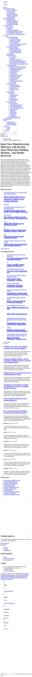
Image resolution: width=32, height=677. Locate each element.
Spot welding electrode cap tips (17, 308)
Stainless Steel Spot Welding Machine (10, 576)
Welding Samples (11, 102)
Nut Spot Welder (11, 13)
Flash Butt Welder (11, 20)
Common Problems (11, 124)
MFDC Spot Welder (12, 10)
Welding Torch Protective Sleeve (18, 66)
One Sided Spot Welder (9, 484)
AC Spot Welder (11, 17)
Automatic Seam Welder (7, 579)
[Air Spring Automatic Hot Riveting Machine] (17, 256)
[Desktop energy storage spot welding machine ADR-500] (5, 228)
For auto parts (10, 27)
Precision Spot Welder (12, 14)
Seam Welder (10, 54)
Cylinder (12, 90)
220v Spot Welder (8, 490)
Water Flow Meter (14, 89)
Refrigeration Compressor (16, 105)
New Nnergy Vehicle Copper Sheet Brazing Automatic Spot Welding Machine (16, 218)
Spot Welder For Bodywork (10, 481)
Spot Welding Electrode (16, 69)
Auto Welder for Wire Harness (14, 32)
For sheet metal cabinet (12, 30)
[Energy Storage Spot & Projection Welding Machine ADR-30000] (17, 299)
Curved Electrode (14, 78)
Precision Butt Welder (12, 23)
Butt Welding (13, 112)
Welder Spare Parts (11, 65)
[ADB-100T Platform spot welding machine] (5, 221)
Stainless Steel (13, 116)
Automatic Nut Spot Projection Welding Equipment (15, 286)
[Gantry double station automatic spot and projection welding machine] (8, 262)
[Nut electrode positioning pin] (15, 269)
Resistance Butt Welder (12, 21)
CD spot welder (11, 11)
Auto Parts (12, 110)
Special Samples (14, 103)
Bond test (12, 93)
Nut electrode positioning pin (17, 271)
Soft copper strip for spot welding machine (14, 237)
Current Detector (14, 95)
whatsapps (6, 615)
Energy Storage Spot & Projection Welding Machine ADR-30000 (16, 302)
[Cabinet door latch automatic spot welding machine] (16, 242)
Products (6, 35)
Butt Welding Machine (9, 18)
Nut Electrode (13, 72)
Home (5, 7)
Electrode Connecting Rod (16, 81)
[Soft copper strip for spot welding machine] (5, 234)
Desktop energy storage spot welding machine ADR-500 (15, 230)
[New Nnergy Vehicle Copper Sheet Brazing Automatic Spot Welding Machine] (7, 215)
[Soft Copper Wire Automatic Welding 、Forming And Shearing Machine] (17, 276)
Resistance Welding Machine (11, 483)
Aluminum (12, 114)
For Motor (9, 28)
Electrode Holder (14, 71)
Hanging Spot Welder (12, 15)
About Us (6, 126)
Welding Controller (14, 85)
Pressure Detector (14, 99)
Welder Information (11, 123)
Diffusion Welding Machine (14, 117)
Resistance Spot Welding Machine (18, 577)
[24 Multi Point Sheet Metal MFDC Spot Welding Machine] (16, 208)
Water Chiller (13, 100)
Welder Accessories (11, 83)
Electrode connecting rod (17, 314)
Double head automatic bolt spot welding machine (17, 330)
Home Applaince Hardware (16, 107)
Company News (11, 122)
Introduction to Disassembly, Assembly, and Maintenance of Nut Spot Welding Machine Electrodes (16, 386)
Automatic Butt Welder (12, 24)
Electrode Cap (13, 79)
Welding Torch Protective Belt (17, 68)
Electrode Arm (13, 73)
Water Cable (13, 82)
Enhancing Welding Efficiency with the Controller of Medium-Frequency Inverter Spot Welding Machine (17, 360)
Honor (8, 129)
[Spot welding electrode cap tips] (16, 305)
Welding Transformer (15, 86)
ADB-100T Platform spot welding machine (14, 224)
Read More (6, 204)
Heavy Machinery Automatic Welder (16, 34)
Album (8, 127)
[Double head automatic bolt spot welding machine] (9, 327)
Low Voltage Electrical (15, 106)
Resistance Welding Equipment (11, 487)
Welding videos (7, 119)
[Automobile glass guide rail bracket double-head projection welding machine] (17, 321)
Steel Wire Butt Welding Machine (12, 480)
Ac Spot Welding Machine (22, 575)
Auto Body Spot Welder (10, 493)
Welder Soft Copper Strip (16, 75)
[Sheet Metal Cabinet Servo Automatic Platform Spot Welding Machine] (16, 194)
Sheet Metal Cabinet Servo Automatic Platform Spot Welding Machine (14, 199)
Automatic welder (8, 25)
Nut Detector (13, 96)
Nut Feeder (12, 97)
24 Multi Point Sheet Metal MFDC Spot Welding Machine (16, 211)
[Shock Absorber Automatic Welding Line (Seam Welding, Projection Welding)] (17, 335)
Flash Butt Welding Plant (10, 489)
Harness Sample (14, 109)
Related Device (10, 92)
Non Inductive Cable (15, 76)
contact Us (6, 130)
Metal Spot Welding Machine (8, 575)
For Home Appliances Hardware (15, 31)
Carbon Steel (13, 113)
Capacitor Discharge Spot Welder (18, 44)
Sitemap (27, 573)
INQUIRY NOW (5, 543)
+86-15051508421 (8, 591)
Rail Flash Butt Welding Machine (12, 491)
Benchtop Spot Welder (9, 486)
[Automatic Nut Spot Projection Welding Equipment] (13, 283)
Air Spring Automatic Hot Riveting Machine (17, 259)
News (5, 120)
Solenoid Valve (13, 88)
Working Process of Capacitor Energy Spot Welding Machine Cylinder (17, 373)
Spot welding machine (9, 8)
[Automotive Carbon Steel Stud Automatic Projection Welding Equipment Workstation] (17, 291)
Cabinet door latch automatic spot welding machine (15, 245)
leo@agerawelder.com (9, 571)
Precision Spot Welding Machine (12, 494)
